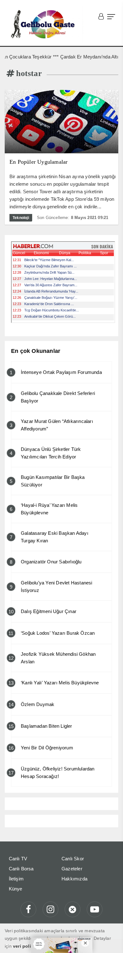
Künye (15, 888)
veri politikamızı (30, 946)
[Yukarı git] (110, 940)
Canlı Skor (73, 858)
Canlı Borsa (21, 868)
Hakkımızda (74, 878)
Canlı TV (18, 858)
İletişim (16, 878)
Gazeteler (72, 868)
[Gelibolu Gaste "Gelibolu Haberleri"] (44, 24)
